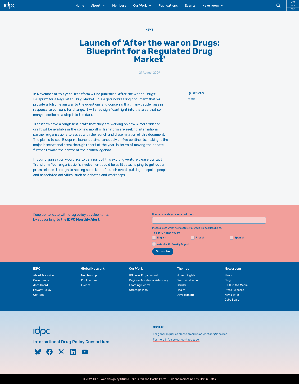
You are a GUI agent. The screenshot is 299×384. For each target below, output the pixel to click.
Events (190, 5)
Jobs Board (40, 285)
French (200, 237)
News (149, 29)
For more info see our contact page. (176, 339)
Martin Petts (158, 379)
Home (79, 5)
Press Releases (234, 290)
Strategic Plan (138, 290)
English (161, 237)
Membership (89, 275)
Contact (38, 294)
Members (119, 5)
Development (185, 294)
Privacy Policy (42, 290)
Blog (228, 280)
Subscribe (163, 251)
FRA (293, 5)
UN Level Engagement (143, 275)
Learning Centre (139, 285)
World (192, 99)
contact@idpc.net (215, 334)
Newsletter (232, 294)
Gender (181, 285)
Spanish (239, 237)
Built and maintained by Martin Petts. (192, 379)
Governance (41, 280)
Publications (168, 5)
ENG (293, 2)
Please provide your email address (173, 214)
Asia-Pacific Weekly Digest (173, 244)
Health (181, 290)
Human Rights (186, 275)
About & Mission (43, 275)
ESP (293, 9)
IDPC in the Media (236, 285)
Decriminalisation (188, 280)
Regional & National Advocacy (148, 280)
